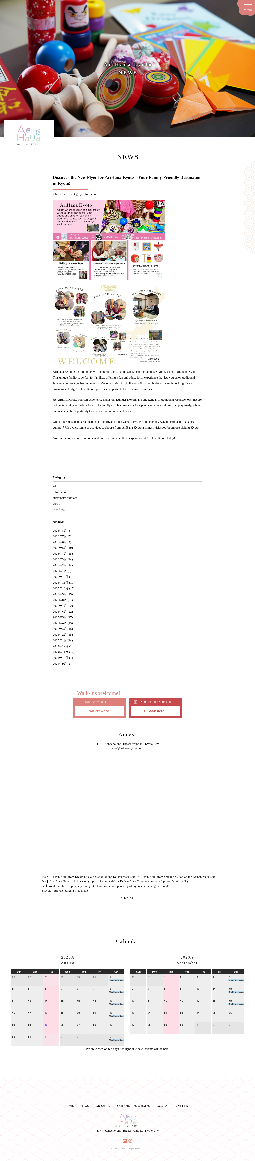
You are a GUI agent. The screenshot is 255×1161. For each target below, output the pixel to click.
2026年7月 (60, 536)
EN (186, 1105)
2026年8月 (60, 530)
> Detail (127, 897)
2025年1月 (60, 640)
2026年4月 (60, 553)
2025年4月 (60, 623)
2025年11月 (60, 582)
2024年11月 (60, 652)
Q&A (56, 503)
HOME (70, 1105)
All (55, 486)
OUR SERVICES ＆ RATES (133, 1105)
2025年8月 (60, 600)
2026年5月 (60, 547)
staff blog (59, 509)
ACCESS (162, 1105)
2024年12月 (60, 646)
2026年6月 (60, 542)
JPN (178, 1105)
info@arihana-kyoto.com (127, 748)
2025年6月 (60, 611)
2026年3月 (60, 559)
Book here (155, 711)
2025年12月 (60, 576)
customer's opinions (65, 497)
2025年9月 (60, 594)
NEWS (85, 1105)
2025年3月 (60, 628)
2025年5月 (60, 617)
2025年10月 (60, 588)
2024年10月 (60, 657)
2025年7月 (60, 605)
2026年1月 (60, 571)
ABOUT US (103, 1105)
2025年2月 (60, 634)
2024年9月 (60, 663)
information (90, 194)
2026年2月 (60, 565)
